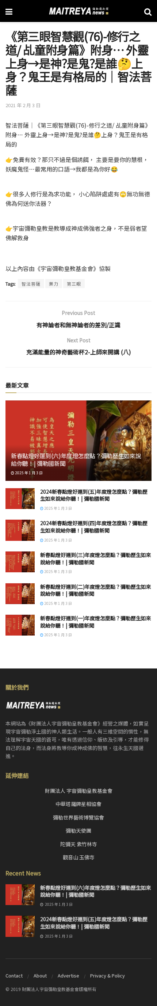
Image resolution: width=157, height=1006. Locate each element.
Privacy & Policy (107, 975)
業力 (53, 283)
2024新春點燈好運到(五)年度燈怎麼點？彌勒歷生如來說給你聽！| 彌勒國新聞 (94, 495)
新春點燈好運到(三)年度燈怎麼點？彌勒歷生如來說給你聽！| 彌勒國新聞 (95, 558)
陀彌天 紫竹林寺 (78, 844)
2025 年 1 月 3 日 (28, 472)
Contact (14, 975)
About (40, 975)
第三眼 (74, 283)
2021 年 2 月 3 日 (23, 105)
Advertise (68, 975)
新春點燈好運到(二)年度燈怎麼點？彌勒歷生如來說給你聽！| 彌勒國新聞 (95, 590)
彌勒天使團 (78, 830)
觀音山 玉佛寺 (79, 857)
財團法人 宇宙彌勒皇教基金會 (78, 790)
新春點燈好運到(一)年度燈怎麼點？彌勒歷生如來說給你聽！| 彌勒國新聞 (95, 621)
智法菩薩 (31, 283)
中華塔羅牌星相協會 (78, 803)
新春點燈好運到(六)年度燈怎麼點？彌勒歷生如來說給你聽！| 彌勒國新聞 (76, 459)
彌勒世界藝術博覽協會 (78, 817)
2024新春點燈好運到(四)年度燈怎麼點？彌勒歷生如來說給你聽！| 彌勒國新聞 (94, 526)
